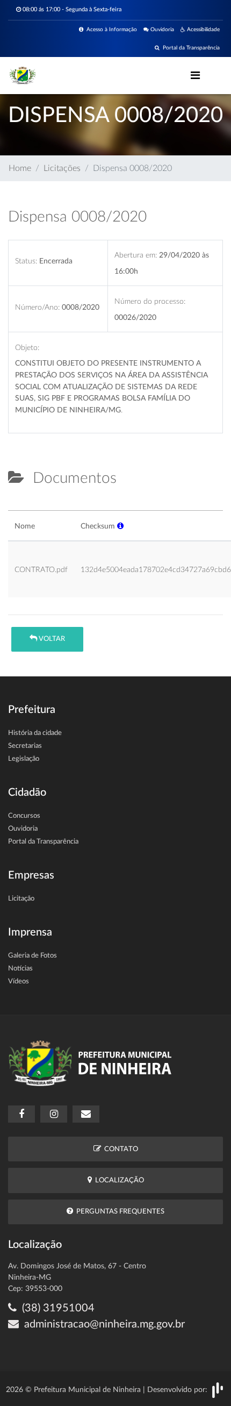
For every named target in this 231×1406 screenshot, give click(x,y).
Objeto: (27, 348)
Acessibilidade (202, 29)
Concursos (24, 815)
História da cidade (35, 733)
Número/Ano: (37, 307)
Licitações (62, 168)
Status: (26, 261)
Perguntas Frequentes (118, 1211)
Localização (118, 1180)
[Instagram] (53, 1114)
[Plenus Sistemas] (218, 1390)
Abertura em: (135, 255)
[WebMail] (86, 1114)
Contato (119, 1149)
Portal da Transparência (190, 48)
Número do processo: (149, 301)
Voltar (51, 639)
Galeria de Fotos (32, 955)
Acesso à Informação (110, 29)
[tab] (17, 506)
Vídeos (18, 981)
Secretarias (25, 746)
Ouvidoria (161, 29)
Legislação (23, 758)
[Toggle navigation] (195, 75)
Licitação (21, 898)
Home (20, 168)
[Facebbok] (21, 1114)
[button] (120, 526)
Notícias (20, 968)
